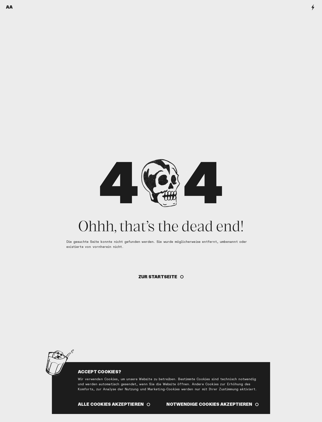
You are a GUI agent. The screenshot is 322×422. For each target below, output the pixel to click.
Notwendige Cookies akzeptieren (209, 404)
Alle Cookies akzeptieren (111, 404)
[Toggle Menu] (313, 7)
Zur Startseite (157, 277)
